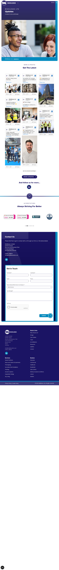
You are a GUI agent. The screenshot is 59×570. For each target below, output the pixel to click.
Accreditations (33, 342)
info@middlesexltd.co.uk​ (10, 348)
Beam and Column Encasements (12, 362)
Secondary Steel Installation (11, 367)
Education (32, 360)
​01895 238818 (8, 253)
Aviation (32, 376)
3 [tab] (28, 225)
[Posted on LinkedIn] (18, 76)
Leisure (32, 374)
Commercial (33, 362)
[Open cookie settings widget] (2, 567)
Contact (32, 349)
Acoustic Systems (9, 371)
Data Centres (33, 369)
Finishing (7, 369)
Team (31, 339)
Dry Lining (7, 376)
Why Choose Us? (34, 332)
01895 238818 (8, 349)
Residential (32, 367)
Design (31, 335)
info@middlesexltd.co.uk (11, 255)
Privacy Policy (8, 383)
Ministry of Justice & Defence (37, 371)
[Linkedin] (29, 187)
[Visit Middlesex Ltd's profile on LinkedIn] (7, 76)
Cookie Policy (15, 383)
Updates (32, 346)
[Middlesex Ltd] (8, 3)
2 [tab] (27, 225)
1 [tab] (25, 225)
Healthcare (32, 364)
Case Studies (33, 337)
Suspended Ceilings (9, 374)
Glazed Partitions (9, 360)
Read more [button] (8, 82)
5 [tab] (31, 225)
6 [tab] (33, 225)
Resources (32, 344)
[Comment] (26, 122)
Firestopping (8, 364)
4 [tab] (30, 225)
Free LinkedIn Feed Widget (30, 171)
